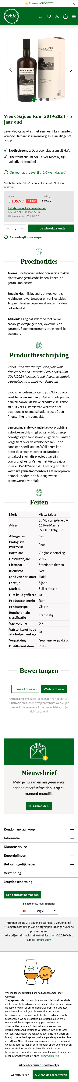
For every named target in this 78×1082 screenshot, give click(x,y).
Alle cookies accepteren (51, 1074)
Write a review (54, 689)
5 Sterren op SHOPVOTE (41, 3)
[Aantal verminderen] (8, 228)
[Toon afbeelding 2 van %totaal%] (40, 99)
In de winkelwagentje (51, 228)
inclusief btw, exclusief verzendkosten (27, 208)
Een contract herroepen (22, 894)
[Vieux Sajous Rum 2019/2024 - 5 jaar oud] (41, 69)
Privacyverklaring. (49, 1055)
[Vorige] (10, 69)
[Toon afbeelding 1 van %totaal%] (34, 99)
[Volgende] (71, 69)
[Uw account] (57, 16)
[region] (41, 69)
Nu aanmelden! (39, 806)
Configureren (20, 1074)
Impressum (44, 939)
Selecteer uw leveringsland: (39, 903)
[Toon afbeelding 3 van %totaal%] (47, 99)
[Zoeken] (40, 16)
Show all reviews (25, 689)
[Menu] (74, 16)
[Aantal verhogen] (22, 228)
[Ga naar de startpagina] (11, 16)
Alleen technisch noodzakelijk (39, 1065)
